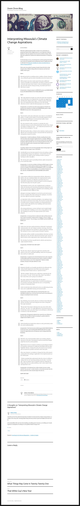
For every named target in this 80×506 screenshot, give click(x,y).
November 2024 (60, 183)
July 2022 (58, 215)
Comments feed (60, 334)
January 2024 (59, 194)
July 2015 (58, 310)
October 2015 (59, 307)
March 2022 (59, 219)
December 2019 (60, 250)
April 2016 (59, 300)
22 (59, 104)
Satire (58, 321)
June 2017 (59, 284)
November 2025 (60, 169)
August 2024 (59, 186)
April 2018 (59, 273)
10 (64, 100)
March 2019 (59, 260)
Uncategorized (10, 53)
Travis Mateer (9, 50)
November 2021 (60, 224)
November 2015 (60, 306)
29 (59, 106)
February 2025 (59, 180)
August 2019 (59, 255)
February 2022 (59, 221)
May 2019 (59, 258)
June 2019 (59, 257)
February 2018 (59, 275)
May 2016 (59, 299)
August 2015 (59, 309)
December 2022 (60, 209)
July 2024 (58, 188)
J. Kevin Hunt (62, 58)
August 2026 (59, 159)
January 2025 (59, 181)
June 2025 (59, 175)
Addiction (59, 320)
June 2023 (59, 202)
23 (62, 104)
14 (57, 102)
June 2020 (59, 243)
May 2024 (59, 190)
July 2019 (58, 256)
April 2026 (59, 164)
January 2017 (59, 290)
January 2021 (59, 235)
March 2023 (59, 206)
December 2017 (60, 277)
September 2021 (60, 226)
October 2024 (59, 184)
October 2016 (59, 293)
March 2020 (59, 247)
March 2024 (59, 192)
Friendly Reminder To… (64, 77)
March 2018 (59, 274)
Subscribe (58, 149)
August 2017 (59, 282)
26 (69, 104)
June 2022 (59, 216)
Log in (58, 332)
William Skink (13, 412)
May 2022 (59, 217)
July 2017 (58, 283)
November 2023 (60, 197)
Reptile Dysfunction (17, 500)
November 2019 (60, 251)
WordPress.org (59, 335)
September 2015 (60, 308)
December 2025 (60, 168)
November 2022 (60, 210)
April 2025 (59, 177)
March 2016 (59, 301)
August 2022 (59, 214)
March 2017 (59, 288)
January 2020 (59, 249)
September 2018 (60, 267)
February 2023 (59, 207)
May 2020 (59, 244)
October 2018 (59, 266)
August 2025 (59, 173)
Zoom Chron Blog (15, 8)
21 (57, 104)
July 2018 (58, 269)
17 (64, 102)
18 (66, 102)
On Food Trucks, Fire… (63, 74)
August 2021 (59, 227)
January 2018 (59, 276)
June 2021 (59, 230)
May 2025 (59, 176)
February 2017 (59, 289)
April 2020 (59, 246)
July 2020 (58, 242)
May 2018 (58, 272)
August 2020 (59, 241)
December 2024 (60, 182)
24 (64, 104)
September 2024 (60, 185)
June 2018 (59, 271)
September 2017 (60, 281)
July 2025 (58, 174)
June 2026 (59, 161)
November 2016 (60, 292)
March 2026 (59, 165)
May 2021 (58, 231)
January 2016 (59, 304)
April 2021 (59, 232)
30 (62, 106)
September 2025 (60, 172)
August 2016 (59, 296)
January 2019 (59, 263)
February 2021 (59, 234)
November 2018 (60, 265)
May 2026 (59, 163)
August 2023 (59, 200)
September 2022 (60, 213)
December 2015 (60, 305)
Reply (9, 430)
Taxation (58, 322)
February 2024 (59, 193)
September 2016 (60, 294)
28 (57, 106)
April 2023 (59, 205)
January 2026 (59, 167)
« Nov (60, 108)
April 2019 (59, 259)
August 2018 (59, 268)
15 (59, 102)
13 (71, 100)
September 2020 (60, 240)
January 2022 (59, 222)
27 (71, 104)
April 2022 (59, 218)
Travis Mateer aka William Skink (62, 43)
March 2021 (59, 233)
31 (64, 106)
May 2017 (58, 285)
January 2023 (59, 208)
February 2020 (59, 248)
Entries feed (59, 333)
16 (62, 102)
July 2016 (58, 297)
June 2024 (59, 189)
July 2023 (58, 201)
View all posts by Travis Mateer (42, 395)
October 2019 (59, 252)
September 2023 (60, 199)
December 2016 (60, 291)
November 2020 (60, 238)
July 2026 (58, 160)
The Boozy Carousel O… (64, 61)
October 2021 (59, 225)
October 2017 (59, 280)
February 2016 (59, 302)
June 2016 (59, 298)
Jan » (69, 108)
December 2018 (60, 264)
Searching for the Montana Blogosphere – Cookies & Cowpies (25, 435)
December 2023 (60, 196)
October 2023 (59, 198)
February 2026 (59, 166)
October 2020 (59, 239)
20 (71, 102)
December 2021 (60, 223)
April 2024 (59, 191)
